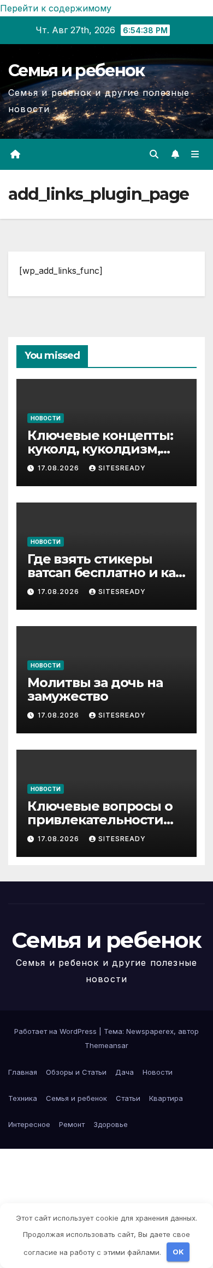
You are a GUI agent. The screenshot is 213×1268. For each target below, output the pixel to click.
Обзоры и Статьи (76, 1072)
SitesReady (122, 468)
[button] (154, 154)
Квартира (166, 1098)
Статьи (128, 1098)
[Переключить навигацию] (195, 154)
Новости (46, 418)
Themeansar (106, 1045)
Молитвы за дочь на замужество (94, 689)
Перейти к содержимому (55, 8)
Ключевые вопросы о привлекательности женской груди (99, 819)
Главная (22, 1072)
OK (178, 1251)
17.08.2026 (59, 468)
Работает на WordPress (56, 1031)
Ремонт (72, 1124)
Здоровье (110, 1124)
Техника (22, 1098)
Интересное (29, 1124)
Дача (124, 1072)
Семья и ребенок (76, 70)
